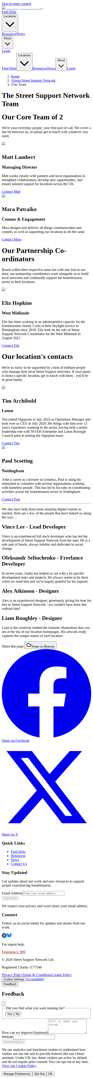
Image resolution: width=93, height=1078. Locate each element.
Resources (9, 34)
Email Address (12, 893)
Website (7, 1037)
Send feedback (13, 1041)
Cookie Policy (61, 975)
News (20, 34)
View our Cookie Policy (19, 1066)
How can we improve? (25, 1032)
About (7, 38)
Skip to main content (16, 4)
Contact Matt (11, 191)
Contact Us (19, 864)
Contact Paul (11, 499)
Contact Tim (10, 443)
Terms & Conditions (37, 975)
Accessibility (35, 979)
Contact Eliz (10, 345)
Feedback (10, 984)
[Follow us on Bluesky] (9, 937)
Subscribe (10, 898)
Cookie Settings (14, 979)
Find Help (9, 12)
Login (6, 51)
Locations (10, 16)
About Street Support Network (34, 80)
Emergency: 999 (13, 952)
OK (50, 1074)
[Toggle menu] (41, 9)
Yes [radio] (9, 1014)
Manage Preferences (17, 1074)
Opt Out (39, 1074)
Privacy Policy (12, 975)
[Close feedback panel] (3, 1003)
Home (15, 76)
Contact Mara (11, 239)
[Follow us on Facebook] (4, 937)
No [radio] (17, 1014)
